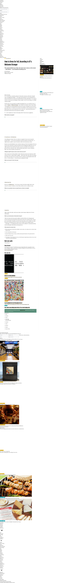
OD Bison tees (11, 184)
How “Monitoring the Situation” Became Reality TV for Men (14, 280)
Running (1, 45)
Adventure (1, 19)
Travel (1, 18)
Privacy (1, 577)
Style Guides (2, 33)
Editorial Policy (2, 573)
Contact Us (1, 574)
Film (0, 23)
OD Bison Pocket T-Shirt (8, 182)
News (1, 31)
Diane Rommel (7, 71)
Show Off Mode (2, 20)
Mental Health (2, 42)
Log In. (10, 320)
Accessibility (2, 579)
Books (1, 24)
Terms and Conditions (8, 339)
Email (9, 335)
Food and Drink (2, 50)
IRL (0, 535)
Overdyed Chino (7, 210)
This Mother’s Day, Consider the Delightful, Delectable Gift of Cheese (10, 521)
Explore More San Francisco (4, 426)
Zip (9, 336)
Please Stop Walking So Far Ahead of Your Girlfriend (7, 474)
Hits (0, 532)
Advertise (1, 575)
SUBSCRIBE (7, 319)
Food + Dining (2, 17)
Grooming (1, 35)
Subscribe (4, 7)
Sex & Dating (2, 21)
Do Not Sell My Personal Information (5, 581)
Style (0, 3)
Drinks (1, 16)
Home (1, 49)
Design (1, 25)
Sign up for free (22, 310)
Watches (1, 34)
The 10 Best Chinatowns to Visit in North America (7, 404)
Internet (1, 27)
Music (1, 26)
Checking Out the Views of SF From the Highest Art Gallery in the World (11, 383)
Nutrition (1, 43)
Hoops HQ (1, 6)
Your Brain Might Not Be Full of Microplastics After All (13, 303)
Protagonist (1, 537)
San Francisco (8, 58)
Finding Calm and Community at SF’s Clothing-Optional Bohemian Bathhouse (11, 425)
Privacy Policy (15, 339)
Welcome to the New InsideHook (10, 275)
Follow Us (1, 7)
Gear (41, 108)
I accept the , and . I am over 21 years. (12, 339)
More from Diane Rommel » (9, 250)
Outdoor (1, 51)
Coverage (1, 534)
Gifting (1, 55)
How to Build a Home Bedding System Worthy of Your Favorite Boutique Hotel (17, 307)
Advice (1, 37)
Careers (1, 578)
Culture (1, 2)
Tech (0, 53)
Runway (1, 32)
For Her (1, 52)
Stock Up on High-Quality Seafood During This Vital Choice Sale (9, 498)
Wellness (1, 4)
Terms (1, 576)
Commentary (2, 30)
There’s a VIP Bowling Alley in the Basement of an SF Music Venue (10, 361)
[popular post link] (46, 69)
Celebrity (1, 29)
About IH (1, 572)
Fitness (1, 561)
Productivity (2, 44)
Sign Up (1, 338)
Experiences (2, 1)
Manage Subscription (3, 580)
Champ (1, 536)
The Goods (1, 5)
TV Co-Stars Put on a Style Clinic (5, 451)
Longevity (1, 562)
